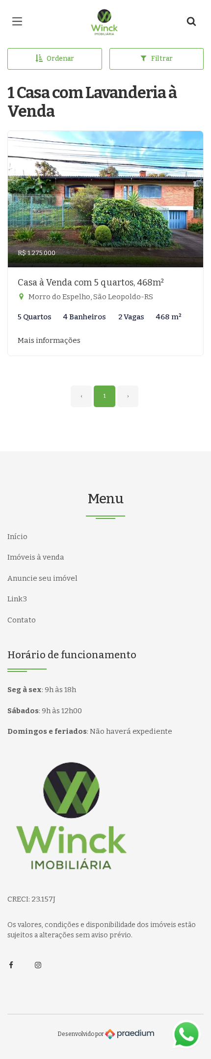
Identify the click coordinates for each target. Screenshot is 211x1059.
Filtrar (162, 58)
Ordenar (60, 58)
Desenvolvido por (81, 1033)
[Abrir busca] (191, 22)
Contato (21, 620)
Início (17, 536)
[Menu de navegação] (19, 22)
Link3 (17, 598)
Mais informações (49, 340)
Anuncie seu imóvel (42, 578)
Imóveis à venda (35, 557)
